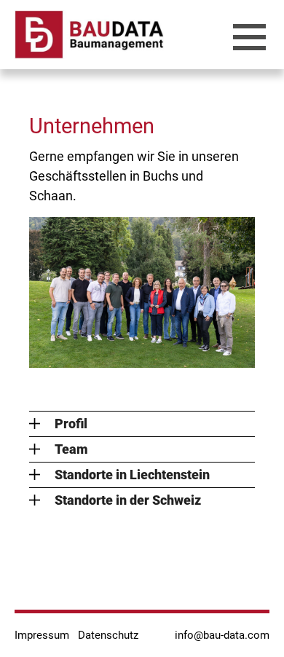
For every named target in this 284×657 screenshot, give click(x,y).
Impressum (42, 635)
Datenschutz (108, 635)
